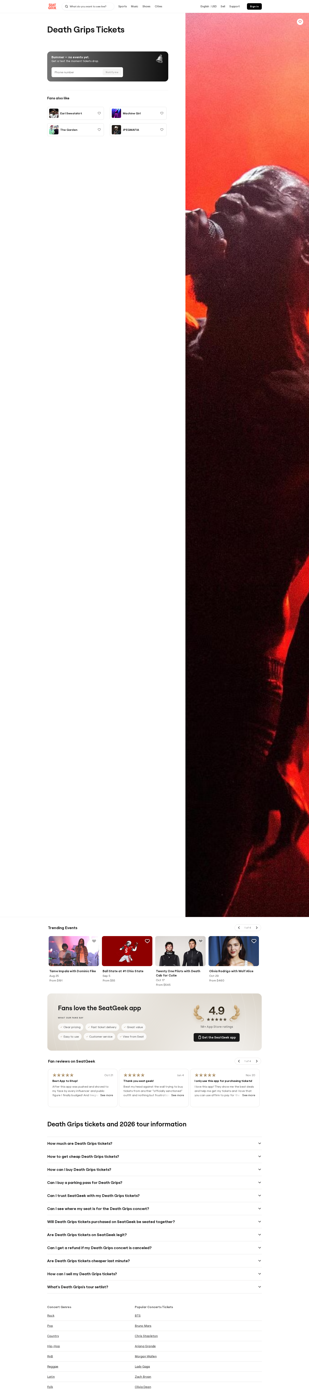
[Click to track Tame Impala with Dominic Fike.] (94, 941)
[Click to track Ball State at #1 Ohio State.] (147, 941)
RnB (50, 1356)
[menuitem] (122, 6)
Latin (51, 1376)
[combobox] (88, 6)
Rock (50, 1315)
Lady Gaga (142, 1366)
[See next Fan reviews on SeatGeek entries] (256, 1061)
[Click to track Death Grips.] (300, 22)
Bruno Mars (143, 1326)
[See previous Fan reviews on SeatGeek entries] (239, 1061)
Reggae (52, 1366)
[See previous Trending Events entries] (239, 928)
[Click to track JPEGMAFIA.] (162, 130)
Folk (50, 1387)
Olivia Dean (143, 1387)
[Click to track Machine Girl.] (162, 113)
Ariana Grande (145, 1346)
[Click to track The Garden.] (99, 130)
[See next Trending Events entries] (256, 928)
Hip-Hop (53, 1346)
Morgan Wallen (146, 1356)
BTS (138, 1315)
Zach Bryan (143, 1376)
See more (106, 1095)
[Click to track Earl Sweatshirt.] (99, 113)
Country (53, 1336)
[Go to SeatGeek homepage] (52, 7)
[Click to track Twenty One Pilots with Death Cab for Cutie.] (200, 941)
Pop (50, 1326)
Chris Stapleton (146, 1336)
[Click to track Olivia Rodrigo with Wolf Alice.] (254, 941)
